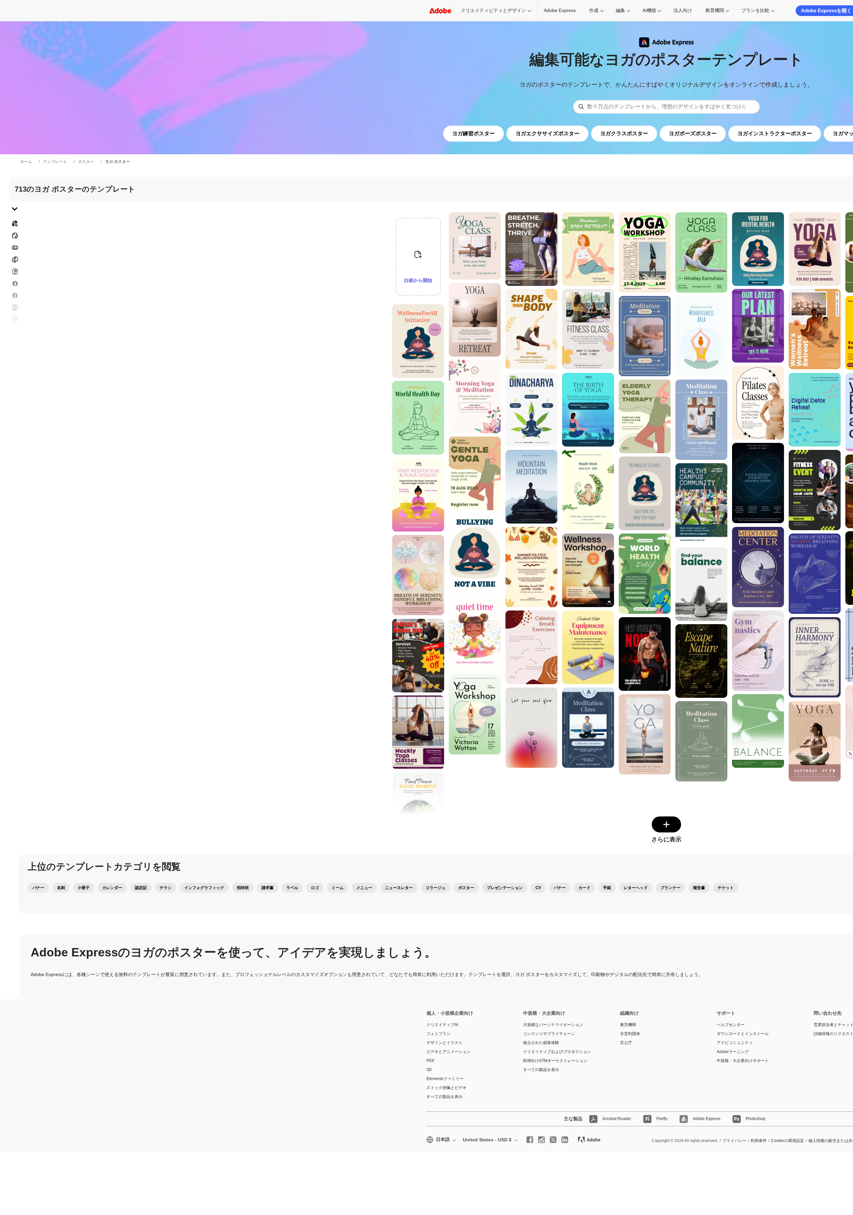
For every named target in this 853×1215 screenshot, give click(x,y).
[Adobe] (440, 10)
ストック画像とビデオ (446, 1087)
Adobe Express (560, 10)
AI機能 (649, 10)
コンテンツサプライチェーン (549, 1033)
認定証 (141, 887)
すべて (14, 236)
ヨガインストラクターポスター (774, 133)
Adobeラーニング (733, 1051)
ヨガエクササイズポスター (547, 133)
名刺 (61, 887)
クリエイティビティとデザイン (493, 10)
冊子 (14, 260)
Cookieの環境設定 (787, 1140)
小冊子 (84, 887)
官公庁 (626, 1042)
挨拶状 (14, 308)
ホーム (26, 161)
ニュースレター (399, 887)
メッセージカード (14, 272)
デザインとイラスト (444, 1042)
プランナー (670, 887)
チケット (726, 887)
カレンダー (112, 887)
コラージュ (435, 887)
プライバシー (734, 1140)
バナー (14, 248)
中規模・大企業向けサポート (743, 1060)
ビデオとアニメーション (448, 1051)
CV (538, 887)
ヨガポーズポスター (693, 133)
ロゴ (14, 344)
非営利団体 (630, 1033)
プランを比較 (755, 10)
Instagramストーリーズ (14, 320)
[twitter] (553, 1139)
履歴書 (14, 388)
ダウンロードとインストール (743, 1033)
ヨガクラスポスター (624, 133)
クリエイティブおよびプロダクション (557, 1051)
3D (429, 1069)
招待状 (14, 332)
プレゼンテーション (505, 887)
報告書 (699, 887)
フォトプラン (438, 1033)
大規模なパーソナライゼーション (553, 1024)
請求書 (268, 887)
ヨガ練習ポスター (473, 133)
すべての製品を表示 (444, 1096)
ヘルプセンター (731, 1024)
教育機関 (714, 10)
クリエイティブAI (442, 1024)
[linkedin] (564, 1139)
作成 (593, 10)
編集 (620, 10)
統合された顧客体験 (541, 1042)
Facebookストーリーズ (14, 284)
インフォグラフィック (204, 887)
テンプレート (55, 161)
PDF (430, 1060)
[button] (443, 303)
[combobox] (666, 107)
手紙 (607, 887)
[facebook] (529, 1139)
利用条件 (759, 1140)
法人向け (682, 10)
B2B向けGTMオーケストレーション (555, 1060)
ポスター (86, 161)
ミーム (338, 887)
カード (584, 887)
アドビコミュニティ (735, 1042)
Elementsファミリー (444, 1078)
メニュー (364, 887)
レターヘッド (636, 887)
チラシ (14, 296)
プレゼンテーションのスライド (14, 372)
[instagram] (541, 1139)
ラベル (292, 887)
